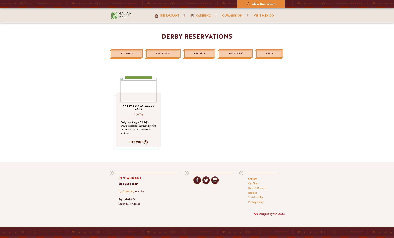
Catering (199, 53)
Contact (252, 179)
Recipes (252, 193)
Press (269, 53)
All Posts (127, 53)
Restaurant (163, 53)
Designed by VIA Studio (272, 214)
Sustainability (255, 197)
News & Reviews (257, 188)
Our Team (253, 183)
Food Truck (236, 53)
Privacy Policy (256, 202)
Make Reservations (263, 4)
